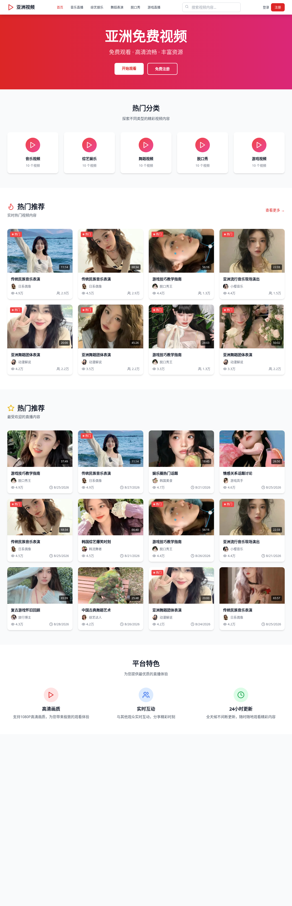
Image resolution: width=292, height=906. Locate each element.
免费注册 (162, 68)
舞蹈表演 (117, 7)
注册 (278, 7)
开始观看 (129, 68)
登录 (266, 7)
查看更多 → (275, 210)
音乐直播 (76, 7)
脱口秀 (135, 7)
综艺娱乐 (97, 7)
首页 (60, 7)
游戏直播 (154, 7)
